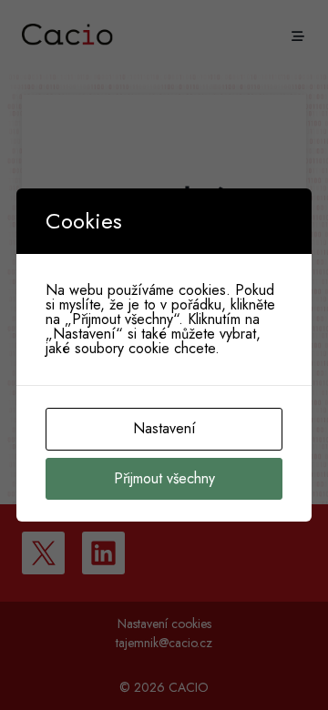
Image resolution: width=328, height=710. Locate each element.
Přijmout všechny (164, 478)
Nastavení (164, 428)
